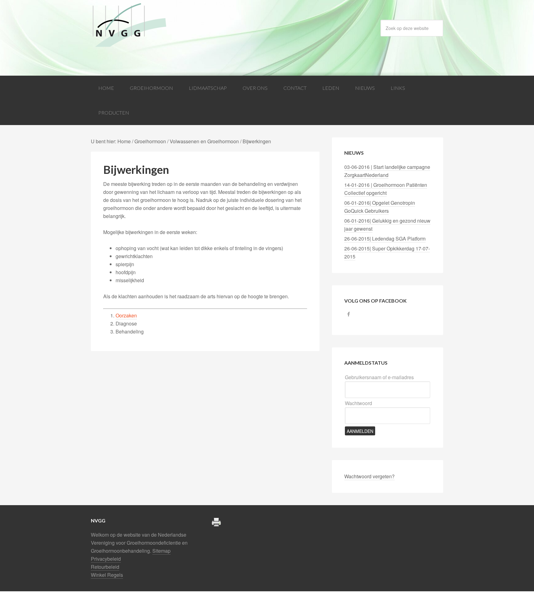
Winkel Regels (107, 574)
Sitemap (161, 550)
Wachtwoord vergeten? (369, 476)
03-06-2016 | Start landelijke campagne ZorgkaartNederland (387, 170)
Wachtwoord (358, 403)
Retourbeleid (105, 566)
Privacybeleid (106, 558)
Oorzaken (126, 315)
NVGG (140, 25)
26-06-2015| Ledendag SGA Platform (385, 238)
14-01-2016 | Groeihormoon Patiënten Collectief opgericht (385, 188)
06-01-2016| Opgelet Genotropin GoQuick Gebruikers (379, 206)
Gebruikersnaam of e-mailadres (379, 377)
